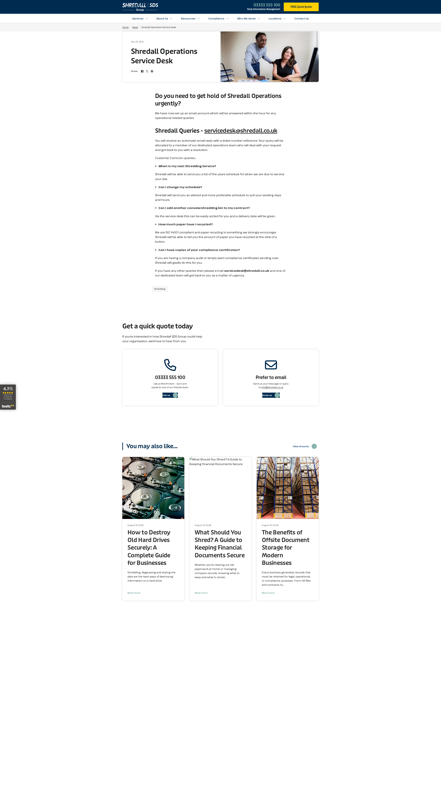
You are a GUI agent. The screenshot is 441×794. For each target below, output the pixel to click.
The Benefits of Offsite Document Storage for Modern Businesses (285, 548)
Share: (134, 71)
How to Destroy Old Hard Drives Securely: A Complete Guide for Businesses (148, 548)
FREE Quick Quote (301, 7)
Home (125, 27)
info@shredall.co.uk (272, 387)
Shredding (159, 288)
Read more (133, 592)
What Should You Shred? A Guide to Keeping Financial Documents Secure (220, 544)
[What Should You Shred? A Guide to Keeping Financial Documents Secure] (220, 488)
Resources (188, 18)
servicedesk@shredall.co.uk (240, 131)
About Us (162, 18)
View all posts (301, 446)
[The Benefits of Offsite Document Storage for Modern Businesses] (288, 488)
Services (137, 18)
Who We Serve (246, 18)
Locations (275, 18)
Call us (166, 395)
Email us (267, 395)
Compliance (216, 18)
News (135, 27)
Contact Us (301, 18)
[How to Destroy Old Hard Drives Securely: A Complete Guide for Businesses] (153, 488)
